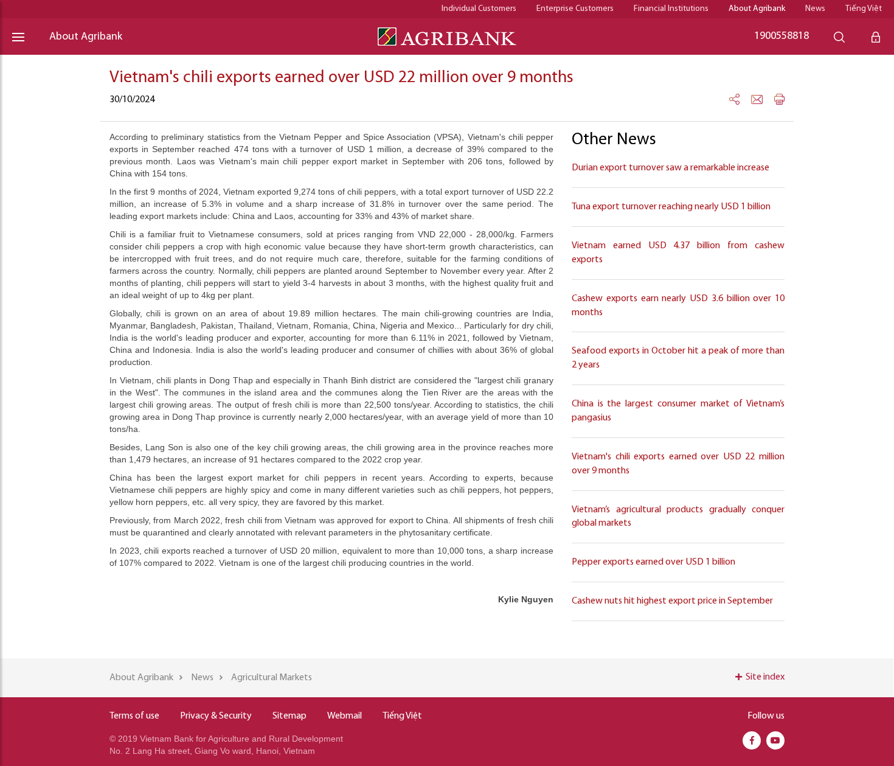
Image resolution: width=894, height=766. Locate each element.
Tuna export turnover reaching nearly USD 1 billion (671, 207)
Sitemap (289, 716)
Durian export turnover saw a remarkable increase (670, 168)
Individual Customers (479, 8)
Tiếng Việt (863, 8)
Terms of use (134, 716)
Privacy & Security (216, 716)
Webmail (344, 716)
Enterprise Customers (575, 8)
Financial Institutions (671, 8)
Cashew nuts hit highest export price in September (672, 601)
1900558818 (781, 36)
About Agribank (757, 8)
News (815, 8)
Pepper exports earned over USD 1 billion (653, 562)
